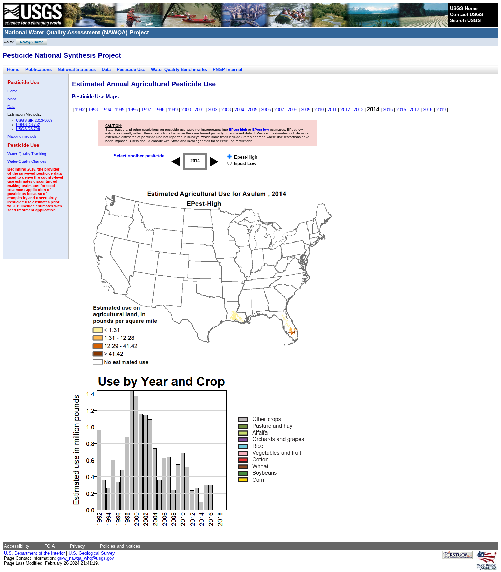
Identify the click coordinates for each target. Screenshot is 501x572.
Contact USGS (466, 14)
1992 (80, 109)
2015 (388, 109)
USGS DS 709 (28, 129)
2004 (239, 109)
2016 (401, 109)
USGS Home (464, 8)
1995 (119, 109)
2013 (358, 109)
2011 (332, 109)
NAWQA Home (29, 42)
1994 (106, 109)
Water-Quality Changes (26, 161)
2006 (266, 109)
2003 (226, 109)
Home (13, 69)
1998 (159, 109)
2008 (292, 109)
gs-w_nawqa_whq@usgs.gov (85, 558)
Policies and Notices (120, 546)
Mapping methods (22, 136)
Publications (38, 69)
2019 (441, 109)
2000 (186, 109)
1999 (173, 109)
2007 (279, 109)
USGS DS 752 (28, 124)
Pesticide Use (131, 69)
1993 (93, 109)
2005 (252, 109)
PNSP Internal (227, 69)
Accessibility (16, 546)
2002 (212, 109)
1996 (133, 109)
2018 (427, 109)
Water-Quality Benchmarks (179, 69)
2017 (414, 109)
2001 (199, 109)
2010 (319, 109)
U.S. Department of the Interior (34, 553)
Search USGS (465, 20)
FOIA (49, 546)
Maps (12, 99)
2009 (305, 109)
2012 (345, 109)
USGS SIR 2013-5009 (34, 120)
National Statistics (77, 69)
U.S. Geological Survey (92, 553)
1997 (146, 109)
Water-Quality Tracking (26, 154)
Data (106, 69)
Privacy (77, 546)
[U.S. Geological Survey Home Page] (33, 25)
